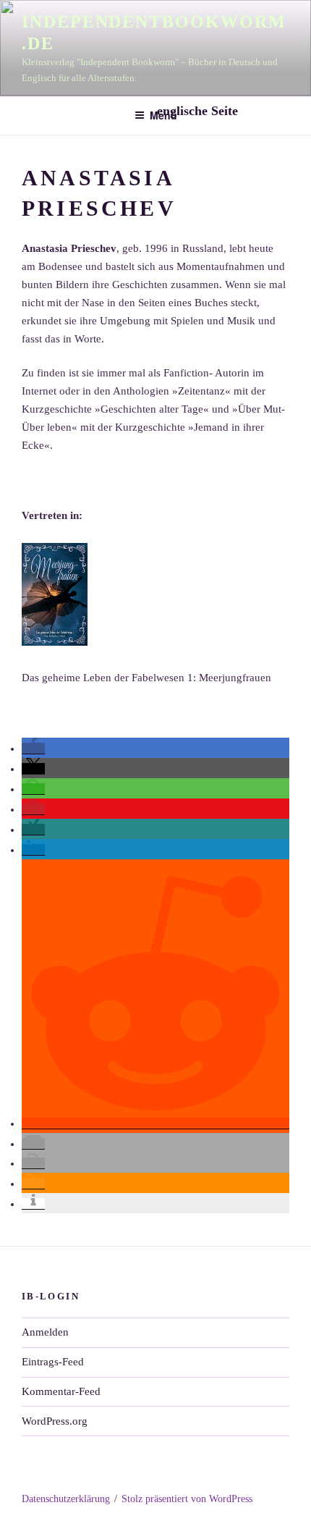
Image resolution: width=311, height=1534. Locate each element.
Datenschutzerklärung (66, 1498)
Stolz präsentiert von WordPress (187, 1498)
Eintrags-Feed (53, 1361)
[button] (33, 748)
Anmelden (45, 1332)
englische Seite (199, 111)
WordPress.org (55, 1421)
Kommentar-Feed (61, 1391)
